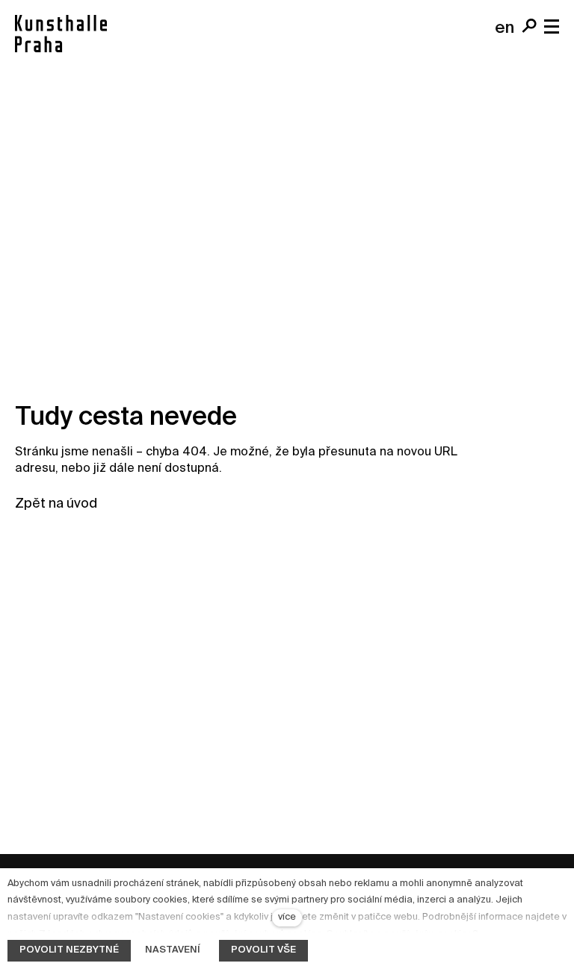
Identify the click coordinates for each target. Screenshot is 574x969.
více (287, 917)
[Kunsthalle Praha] (61, 33)
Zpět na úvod (56, 504)
